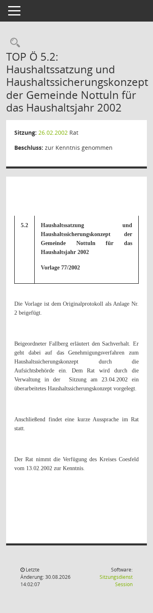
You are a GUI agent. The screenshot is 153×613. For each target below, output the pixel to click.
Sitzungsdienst (116, 581)
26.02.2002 (53, 132)
